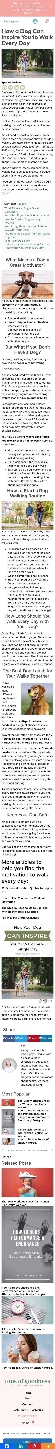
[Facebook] (4, 87)
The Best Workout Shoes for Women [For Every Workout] (34, 1104)
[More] (22, 87)
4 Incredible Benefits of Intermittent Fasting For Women (33, 1133)
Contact (27, 1404)
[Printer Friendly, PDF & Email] (45, 1001)
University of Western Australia (21, 304)
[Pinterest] (10, 87)
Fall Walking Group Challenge (20, 917)
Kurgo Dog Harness (37, 742)
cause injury (29, 792)
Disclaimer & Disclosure (27, 1409)
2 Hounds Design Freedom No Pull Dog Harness (27, 738)
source (34, 146)
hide (21, 203)
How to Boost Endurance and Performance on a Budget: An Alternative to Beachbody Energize (34, 1115)
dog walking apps (27, 484)
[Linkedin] (16, 87)
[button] (35, 21)
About (27, 1398)
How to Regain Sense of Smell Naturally (33, 1141)
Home (28, 1392)
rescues (44, 450)
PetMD (22, 633)
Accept (27, 1442)
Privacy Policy (27, 1415)
